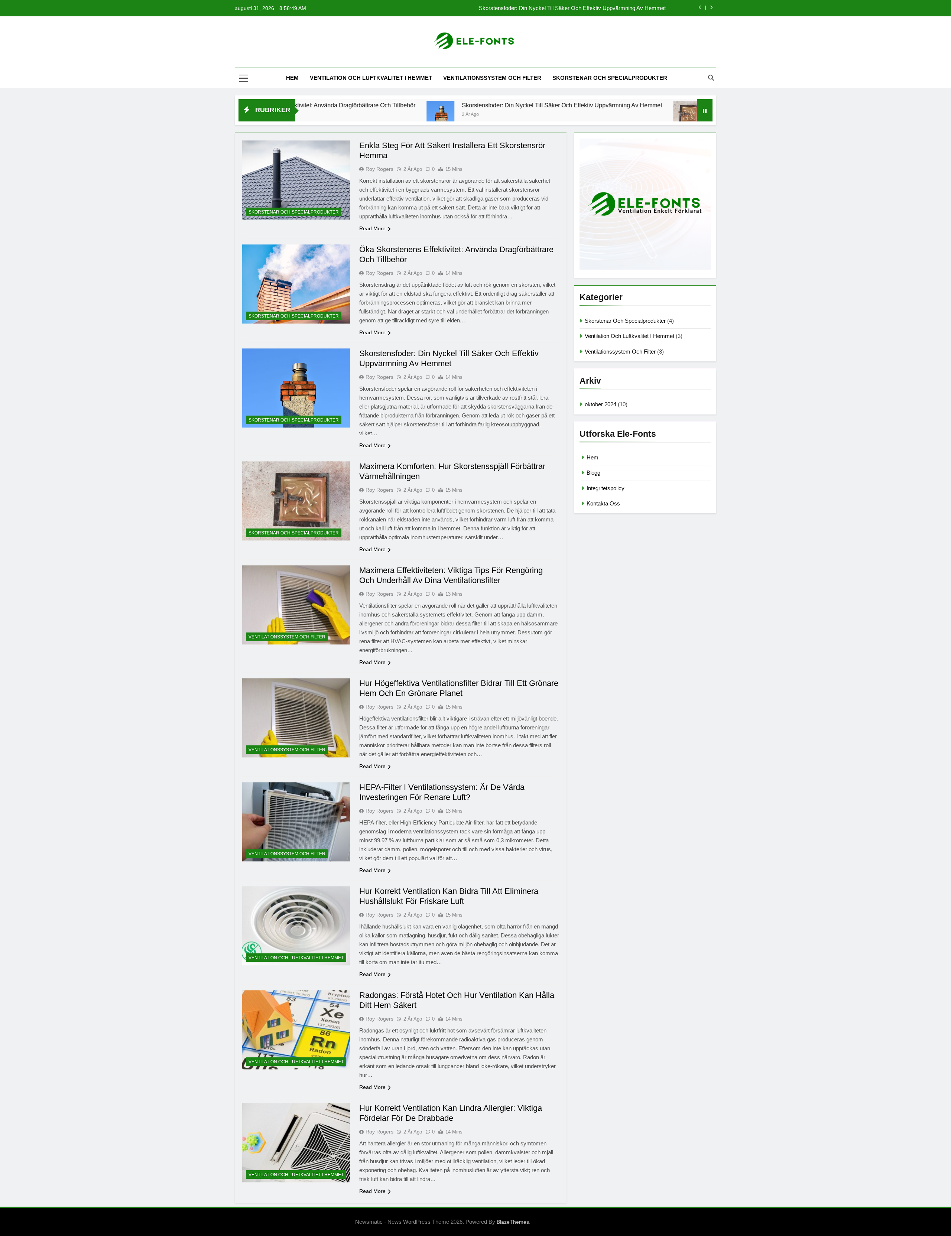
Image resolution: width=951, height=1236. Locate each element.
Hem (292, 78)
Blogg (593, 472)
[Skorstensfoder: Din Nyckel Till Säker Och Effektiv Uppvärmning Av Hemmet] (381, 115)
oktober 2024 (600, 404)
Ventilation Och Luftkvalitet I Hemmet (371, 78)
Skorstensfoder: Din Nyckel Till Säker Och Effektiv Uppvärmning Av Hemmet (572, 8)
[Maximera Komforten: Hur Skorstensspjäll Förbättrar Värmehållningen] (628, 115)
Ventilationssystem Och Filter (492, 78)
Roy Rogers (379, 169)
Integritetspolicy (605, 488)
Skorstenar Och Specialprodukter (609, 78)
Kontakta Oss (603, 503)
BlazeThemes (513, 1222)
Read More (372, 228)
